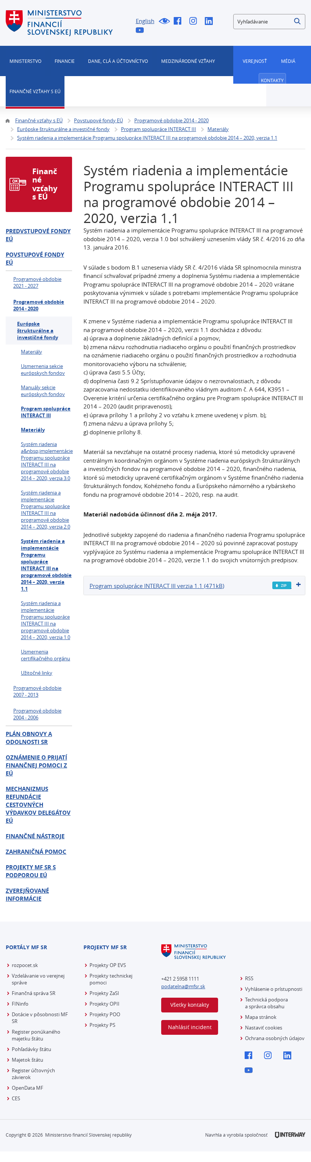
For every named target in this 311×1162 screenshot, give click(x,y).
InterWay (290, 1135)
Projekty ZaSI (104, 993)
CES (16, 1098)
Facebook (179, 21)
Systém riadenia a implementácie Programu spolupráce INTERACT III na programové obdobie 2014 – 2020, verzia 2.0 (45, 509)
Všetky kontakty (189, 1004)
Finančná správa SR (33, 993)
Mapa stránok (260, 1017)
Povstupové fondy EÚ (35, 259)
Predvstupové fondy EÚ (38, 235)
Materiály (31, 351)
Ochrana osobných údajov (275, 1038)
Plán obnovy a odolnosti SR (29, 738)
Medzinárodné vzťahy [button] (188, 61)
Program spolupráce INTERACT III (46, 412)
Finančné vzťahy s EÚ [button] (35, 91)
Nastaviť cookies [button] (263, 1027)
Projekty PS (102, 1025)
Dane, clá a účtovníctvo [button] (118, 61)
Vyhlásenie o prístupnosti (273, 989)
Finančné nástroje (35, 836)
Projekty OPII (104, 1003)
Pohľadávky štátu (31, 1049)
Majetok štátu (27, 1059)
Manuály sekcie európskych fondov (43, 391)
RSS (249, 978)
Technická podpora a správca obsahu (266, 1003)
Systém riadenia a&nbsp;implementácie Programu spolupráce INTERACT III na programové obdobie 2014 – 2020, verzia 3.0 (46, 461)
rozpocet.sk (25, 965)
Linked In (211, 21)
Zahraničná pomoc (36, 852)
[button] (298, 21)
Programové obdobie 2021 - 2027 (37, 282)
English (145, 21)
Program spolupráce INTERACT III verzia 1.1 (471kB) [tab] (157, 586)
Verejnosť (255, 61)
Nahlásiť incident (190, 1027)
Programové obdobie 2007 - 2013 (37, 691)
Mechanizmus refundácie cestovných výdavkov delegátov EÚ (38, 805)
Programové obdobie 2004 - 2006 (37, 714)
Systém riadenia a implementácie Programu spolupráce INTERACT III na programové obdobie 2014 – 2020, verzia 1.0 (45, 620)
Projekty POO (105, 1014)
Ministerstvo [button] (25, 61)
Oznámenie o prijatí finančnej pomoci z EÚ (36, 765)
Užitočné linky (36, 672)
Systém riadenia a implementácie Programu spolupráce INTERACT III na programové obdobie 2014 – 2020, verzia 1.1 (46, 565)
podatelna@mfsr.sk (183, 986)
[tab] (194, 585)
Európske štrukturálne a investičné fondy (37, 330)
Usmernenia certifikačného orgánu (45, 655)
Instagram (195, 21)
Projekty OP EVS (108, 965)
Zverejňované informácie (27, 895)
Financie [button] (65, 61)
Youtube (142, 30)
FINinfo (20, 1003)
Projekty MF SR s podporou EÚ (31, 871)
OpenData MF (27, 1087)
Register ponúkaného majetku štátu (36, 1035)
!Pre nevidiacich (164, 21)
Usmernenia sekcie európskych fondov (43, 369)
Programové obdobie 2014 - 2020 (38, 305)
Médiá (288, 61)
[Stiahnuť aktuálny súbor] (282, 586)
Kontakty (272, 80)
